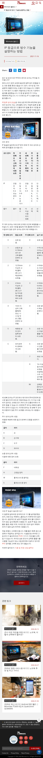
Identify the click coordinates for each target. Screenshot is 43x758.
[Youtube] (26, 742)
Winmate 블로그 (9, 7)
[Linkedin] (21, 738)
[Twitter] (31, 738)
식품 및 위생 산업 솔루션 (24, 548)
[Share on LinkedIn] (20, 70)
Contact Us (5, 753)
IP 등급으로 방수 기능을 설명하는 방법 (16, 10)
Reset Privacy (25, 753)
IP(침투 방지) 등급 (8, 102)
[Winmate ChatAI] (39, 752)
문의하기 (21, 583)
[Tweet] (15, 70)
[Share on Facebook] (10, 70)
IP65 (3, 543)
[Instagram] (21, 742)
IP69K (20, 536)
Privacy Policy (15, 753)
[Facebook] (26, 738)
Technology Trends (10, 61)
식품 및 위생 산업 (21, 61)
